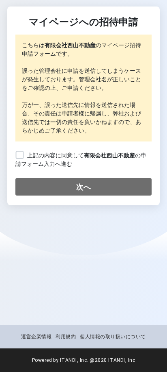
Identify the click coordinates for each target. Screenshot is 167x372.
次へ (83, 187)
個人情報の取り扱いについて (113, 336)
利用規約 (66, 336)
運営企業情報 (36, 336)
